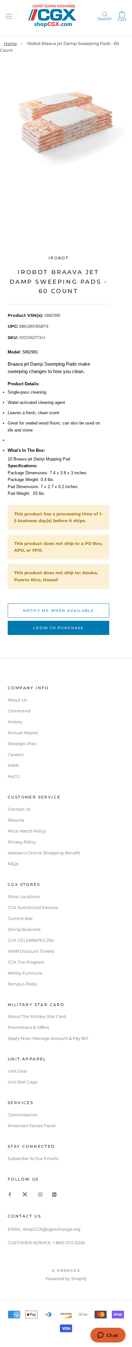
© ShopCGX (66, 1270)
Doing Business (24, 929)
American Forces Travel (32, 1125)
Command (19, 711)
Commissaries (22, 1114)
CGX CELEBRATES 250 (31, 940)
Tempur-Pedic (22, 984)
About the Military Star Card (37, 1016)
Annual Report (23, 732)
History (15, 721)
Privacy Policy (22, 842)
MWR (13, 765)
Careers (15, 754)
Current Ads (20, 918)
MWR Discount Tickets (31, 951)
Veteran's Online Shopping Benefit (44, 853)
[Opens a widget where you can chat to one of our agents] (108, 1336)
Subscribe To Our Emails (33, 1158)
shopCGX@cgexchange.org (51, 1229)
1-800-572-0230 (69, 1242)
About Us (17, 700)
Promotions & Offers (28, 1027)
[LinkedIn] (54, 1194)
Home (10, 43)
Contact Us (19, 809)
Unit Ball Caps (22, 1082)
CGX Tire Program (26, 962)
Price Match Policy (27, 831)
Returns (16, 820)
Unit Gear (18, 1071)
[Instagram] (40, 1194)
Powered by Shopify (66, 1278)
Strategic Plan (22, 743)
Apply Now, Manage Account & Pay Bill (48, 1038)
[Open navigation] (9, 15)
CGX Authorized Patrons (33, 907)
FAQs (13, 863)
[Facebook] (10, 1194)
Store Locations (24, 896)
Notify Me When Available (58, 610)
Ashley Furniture (25, 973)
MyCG (14, 776)
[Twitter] (25, 1194)
